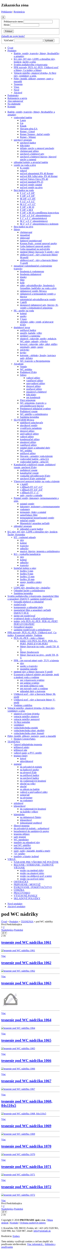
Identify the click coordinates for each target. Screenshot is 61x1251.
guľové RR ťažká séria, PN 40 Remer (39, 176)
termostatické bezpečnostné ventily (37, 517)
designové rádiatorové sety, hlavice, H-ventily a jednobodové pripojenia (39, 306)
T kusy (23, 319)
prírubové (18, 803)
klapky (23, 277)
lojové (23, 758)
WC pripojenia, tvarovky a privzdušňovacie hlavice (33, 404)
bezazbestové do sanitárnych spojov (31, 831)
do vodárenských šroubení (33, 781)
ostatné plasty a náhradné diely (35, 447)
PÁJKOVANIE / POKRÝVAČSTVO (33, 887)
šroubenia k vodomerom (32, 271)
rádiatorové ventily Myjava (33, 291)
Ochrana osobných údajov (33, 1222)
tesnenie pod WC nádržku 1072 (26, 1187)
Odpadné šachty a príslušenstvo (29, 590)
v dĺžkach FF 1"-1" (29, 492)
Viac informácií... (35, 1244)
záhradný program (23, 526)
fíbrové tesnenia (21, 825)
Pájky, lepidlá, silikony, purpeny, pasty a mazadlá (32, 736)
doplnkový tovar (22, 327)
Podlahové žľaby (28, 372)
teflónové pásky (21, 747)
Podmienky (13, 95)
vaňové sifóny (33, 377)
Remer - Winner (28, 137)
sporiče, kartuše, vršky (31, 333)
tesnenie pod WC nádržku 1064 (26, 1020)
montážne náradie (28, 669)
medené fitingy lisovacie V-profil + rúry (39, 252)
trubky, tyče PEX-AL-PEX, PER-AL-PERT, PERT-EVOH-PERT (39, 642)
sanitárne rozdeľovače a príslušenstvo (32, 629)
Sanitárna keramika (29, 417)
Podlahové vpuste (29, 411)
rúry (22, 540)
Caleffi (23, 302)
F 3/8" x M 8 (26, 210)
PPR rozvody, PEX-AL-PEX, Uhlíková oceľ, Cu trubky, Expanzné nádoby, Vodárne (32, 634)
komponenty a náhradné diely (28, 607)
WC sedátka (26, 369)
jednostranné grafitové (31, 823)
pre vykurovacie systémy (32, 680)
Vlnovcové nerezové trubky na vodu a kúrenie (37, 481)
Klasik (23, 126)
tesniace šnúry (21, 755)
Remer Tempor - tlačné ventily (35, 134)
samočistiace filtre (29, 515)
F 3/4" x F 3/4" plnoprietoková (35, 215)
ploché (23, 786)
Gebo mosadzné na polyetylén (35, 249)
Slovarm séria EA (29, 128)
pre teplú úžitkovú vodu (31, 685)
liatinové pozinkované (31, 240)
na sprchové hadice (29, 778)
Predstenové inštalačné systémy (35, 408)
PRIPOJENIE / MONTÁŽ (27, 884)
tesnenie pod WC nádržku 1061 (26, 942)
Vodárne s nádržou (23, 705)
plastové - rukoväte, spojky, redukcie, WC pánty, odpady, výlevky (38, 340)
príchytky (24, 349)
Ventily (23, 366)
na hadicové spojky (29, 769)
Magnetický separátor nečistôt (34, 523)
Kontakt (11, 106)
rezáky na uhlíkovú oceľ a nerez (36, 876)
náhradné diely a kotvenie (32, 691)
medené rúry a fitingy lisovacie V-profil (33, 671)
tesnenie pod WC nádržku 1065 (26, 1040)
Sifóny (23, 375)
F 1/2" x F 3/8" (27, 193)
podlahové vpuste (28, 470)
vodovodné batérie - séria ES (34, 461)
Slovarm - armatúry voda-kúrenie (36, 456)
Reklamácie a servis (17, 98)
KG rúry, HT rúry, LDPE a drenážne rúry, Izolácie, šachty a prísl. (34, 60)
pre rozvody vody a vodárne (34, 688)
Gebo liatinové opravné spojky (35, 246)
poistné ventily (27, 503)
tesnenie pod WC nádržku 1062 (26, 963)
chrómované (26, 232)
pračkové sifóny (34, 389)
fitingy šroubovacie (29, 652)
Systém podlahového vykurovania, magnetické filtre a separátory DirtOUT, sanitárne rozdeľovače (33, 597)
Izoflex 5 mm (26, 571)
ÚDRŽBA (19, 890)
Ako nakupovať (15, 101)
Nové (16, 89)
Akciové (18, 92)
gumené (18, 764)
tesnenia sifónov (22, 834)
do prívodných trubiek (31, 767)
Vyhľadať (8, 40)
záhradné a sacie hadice (31, 529)
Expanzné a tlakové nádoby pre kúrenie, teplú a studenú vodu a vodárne (36, 676)
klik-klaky (25, 145)
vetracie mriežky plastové (26, 716)
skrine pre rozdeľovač (24, 615)
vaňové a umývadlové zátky (34, 792)
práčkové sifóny (28, 453)
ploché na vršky (28, 783)
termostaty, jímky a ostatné (33, 512)
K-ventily (24, 168)
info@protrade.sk (42, 1231)
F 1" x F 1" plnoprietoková (33, 218)
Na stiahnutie (14, 103)
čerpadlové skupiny (23, 627)
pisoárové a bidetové (36, 391)
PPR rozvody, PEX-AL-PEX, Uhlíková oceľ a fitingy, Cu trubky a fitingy (36, 69)
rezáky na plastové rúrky (32, 873)
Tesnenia (18, 84)
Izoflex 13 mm (27, 576)
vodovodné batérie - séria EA (34, 459)
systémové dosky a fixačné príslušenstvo (34, 618)
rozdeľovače (20, 604)
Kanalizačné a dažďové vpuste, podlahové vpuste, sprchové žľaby (35, 466)
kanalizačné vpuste (29, 473)
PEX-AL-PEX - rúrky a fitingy (29, 638)
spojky (23, 316)
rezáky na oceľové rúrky (32, 878)
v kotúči (24, 484)
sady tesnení (20, 837)
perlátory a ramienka (30, 335)
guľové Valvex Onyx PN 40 (34, 179)
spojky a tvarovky (29, 666)
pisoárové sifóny (28, 442)
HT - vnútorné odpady (25, 537)
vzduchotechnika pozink (26, 727)
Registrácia (19, 11)
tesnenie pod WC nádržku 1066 (26, 1060)
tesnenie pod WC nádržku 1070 (26, 1146)
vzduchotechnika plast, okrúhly (29, 730)
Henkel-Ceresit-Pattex (25, 739)
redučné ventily (27, 520)
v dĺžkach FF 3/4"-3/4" (31, 489)
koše (22, 282)
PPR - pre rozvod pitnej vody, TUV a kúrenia (36, 660)
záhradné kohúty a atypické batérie (31, 162)
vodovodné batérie (23, 117)
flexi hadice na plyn (23, 226)
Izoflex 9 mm (26, 573)
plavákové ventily (29, 425)
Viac (3, 956)
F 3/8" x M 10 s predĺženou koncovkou (39, 212)
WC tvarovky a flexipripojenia (35, 361)
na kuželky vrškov (29, 811)
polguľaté (25, 795)
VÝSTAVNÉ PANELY (26, 895)
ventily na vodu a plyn (25, 165)
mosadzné (25, 235)
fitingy (17, 229)
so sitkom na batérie (30, 789)
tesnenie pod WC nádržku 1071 (26, 1167)
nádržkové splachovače (31, 422)
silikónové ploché (22, 848)
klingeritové (19, 806)
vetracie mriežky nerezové (27, 719)
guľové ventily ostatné (31, 184)
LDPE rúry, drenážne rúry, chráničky (32, 587)
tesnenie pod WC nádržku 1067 (26, 1081)
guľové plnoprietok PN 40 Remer (36, 173)
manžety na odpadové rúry (27, 842)
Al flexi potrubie (22, 722)
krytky (23, 352)
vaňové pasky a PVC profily (28, 753)
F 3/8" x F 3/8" (27, 196)
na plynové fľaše (28, 772)
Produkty (12, 50)
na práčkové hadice (29, 775)
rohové (23, 170)
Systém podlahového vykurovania (30, 64)
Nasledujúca (7, 930)
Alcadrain (18, 363)
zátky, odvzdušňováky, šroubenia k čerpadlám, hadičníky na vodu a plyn (38, 287)
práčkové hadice (28, 330)
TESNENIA (14, 741)
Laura (23, 120)
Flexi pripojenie (28, 400)
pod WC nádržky (22, 845)
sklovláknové (26, 761)
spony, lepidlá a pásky (31, 582)
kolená (23, 313)
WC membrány (21, 839)
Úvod (10, 47)
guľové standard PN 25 (31, 182)
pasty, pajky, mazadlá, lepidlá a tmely (32, 850)
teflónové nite (20, 750)
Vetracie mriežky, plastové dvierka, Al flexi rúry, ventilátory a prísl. (35, 74)
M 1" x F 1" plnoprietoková (34, 221)
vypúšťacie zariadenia (31, 428)
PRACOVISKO (22, 892)
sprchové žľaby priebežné (33, 478)
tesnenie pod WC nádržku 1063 (26, 983)
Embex (16, 1236)
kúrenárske (19, 814)
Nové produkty (15, 903)
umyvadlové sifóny (35, 383)
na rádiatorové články (30, 817)
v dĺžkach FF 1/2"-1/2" (31, 487)
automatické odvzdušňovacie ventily (38, 299)
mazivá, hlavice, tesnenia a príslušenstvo (40, 551)
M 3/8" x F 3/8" (28, 198)
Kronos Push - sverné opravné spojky (38, 243)
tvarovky (24, 545)
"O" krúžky (19, 853)
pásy (22, 585)
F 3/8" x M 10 (27, 207)
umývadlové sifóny (29, 433)
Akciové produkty (16, 906)
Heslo (7, 24)
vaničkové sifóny (34, 380)
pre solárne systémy (29, 683)
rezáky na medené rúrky (32, 870)
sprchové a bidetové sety (32, 154)
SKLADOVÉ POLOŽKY (27, 898)
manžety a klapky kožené (26, 856)
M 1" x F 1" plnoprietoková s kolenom (39, 224)
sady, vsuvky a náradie (31, 495)
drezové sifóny (33, 386)
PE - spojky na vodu (24, 310)
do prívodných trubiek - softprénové (31, 828)
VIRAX (12, 859)
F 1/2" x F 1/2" (27, 201)
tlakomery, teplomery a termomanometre (40, 506)
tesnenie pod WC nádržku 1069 (26, 1126)
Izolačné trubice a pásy (25, 568)
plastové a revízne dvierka (26, 713)
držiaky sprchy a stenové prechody (37, 148)
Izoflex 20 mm (27, 579)
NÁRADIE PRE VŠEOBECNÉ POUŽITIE (36, 862)
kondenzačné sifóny (30, 439)
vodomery (25, 509)
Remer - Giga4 (27, 131)
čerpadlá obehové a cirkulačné (29, 601)
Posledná (18, 930)
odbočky (24, 548)
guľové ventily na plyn (31, 187)
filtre (22, 280)
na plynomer (26, 797)
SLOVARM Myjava (24, 419)
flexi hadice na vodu (24, 190)
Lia (21, 123)
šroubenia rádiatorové (30, 274)
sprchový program (23, 140)
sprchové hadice (28, 142)
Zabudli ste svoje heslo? (13, 36)
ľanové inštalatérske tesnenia (28, 744)
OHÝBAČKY (21, 881)
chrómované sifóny (29, 151)
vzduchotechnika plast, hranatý (29, 733)
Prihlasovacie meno (13, 21)
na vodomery (26, 800)
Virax (16, 87)
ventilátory (19, 725)
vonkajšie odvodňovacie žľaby (35, 475)
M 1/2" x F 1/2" (28, 204)
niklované (25, 238)
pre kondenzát (33, 397)
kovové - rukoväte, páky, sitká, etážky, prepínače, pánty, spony (39, 345)
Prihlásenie (6, 11)
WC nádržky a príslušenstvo (34, 414)
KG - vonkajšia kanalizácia (27, 554)
